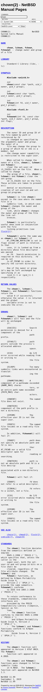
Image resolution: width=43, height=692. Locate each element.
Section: (5, 19)
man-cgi (26, 687)
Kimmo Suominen (9, 687)
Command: (5, 14)
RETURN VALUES (8, 284)
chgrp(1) (11, 534)
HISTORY (5, 642)
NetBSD (38, 685)
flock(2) (6, 231)
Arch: (35, 19)
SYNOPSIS (6, 73)
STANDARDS (6, 544)
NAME (3, 43)
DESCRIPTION (7, 128)
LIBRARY (5, 59)
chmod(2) (23, 534)
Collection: (6, 24)
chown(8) (20, 537)
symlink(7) (7, 537)
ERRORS (4, 312)
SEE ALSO (6, 530)
